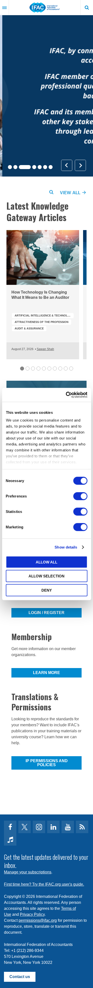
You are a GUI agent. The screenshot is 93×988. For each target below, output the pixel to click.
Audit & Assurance (29, 328)
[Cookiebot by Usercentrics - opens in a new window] (66, 395)
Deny (46, 590)
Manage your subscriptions (27, 872)
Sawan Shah (45, 349)
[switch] (80, 496)
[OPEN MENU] (4, 7)
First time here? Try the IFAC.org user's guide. (44, 884)
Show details (66, 547)
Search (87, 7)
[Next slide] (80, 165)
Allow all (46, 562)
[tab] (10, 167)
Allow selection (46, 576)
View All (71, 192)
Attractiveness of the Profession (41, 321)
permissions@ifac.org (38, 920)
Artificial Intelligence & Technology (44, 315)
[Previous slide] (66, 165)
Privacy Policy (32, 914)
